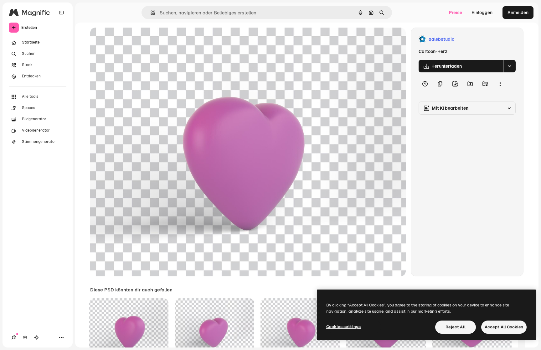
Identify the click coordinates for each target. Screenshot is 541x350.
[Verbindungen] (14, 337)
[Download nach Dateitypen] (509, 66)
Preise (455, 12)
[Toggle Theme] (36, 337)
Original (130, 39)
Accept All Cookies (504, 327)
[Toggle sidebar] (61, 13)
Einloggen (481, 12)
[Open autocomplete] (150, 12)
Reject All (456, 327)
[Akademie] (25, 337)
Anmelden (518, 12)
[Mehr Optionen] (500, 83)
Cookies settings (343, 326)
